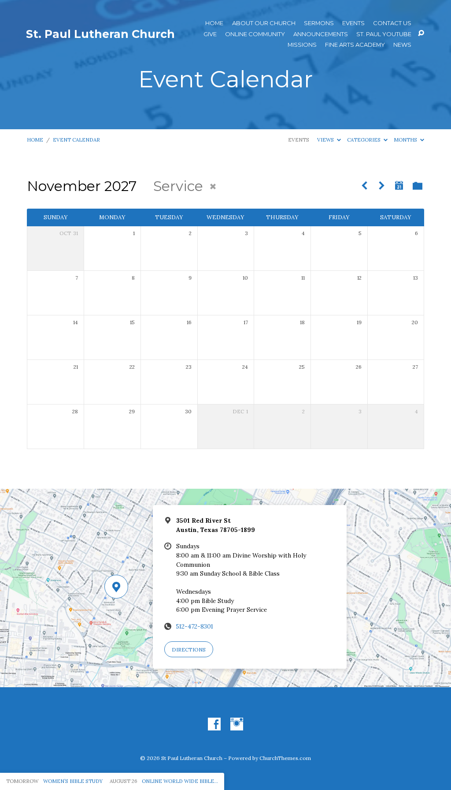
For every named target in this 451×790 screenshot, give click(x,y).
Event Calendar (76, 139)
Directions (189, 649)
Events (353, 23)
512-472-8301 (194, 626)
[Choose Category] (417, 186)
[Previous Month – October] (364, 186)
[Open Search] (421, 33)
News (402, 45)
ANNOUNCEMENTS (320, 34)
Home (214, 23)
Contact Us (392, 23)
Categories (364, 139)
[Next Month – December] (381, 186)
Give (210, 34)
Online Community (255, 34)
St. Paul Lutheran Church (100, 34)
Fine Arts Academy (355, 45)
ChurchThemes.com (285, 758)
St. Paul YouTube (383, 34)
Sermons (319, 23)
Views (326, 139)
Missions (302, 45)
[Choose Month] (399, 185)
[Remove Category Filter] (213, 187)
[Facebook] (214, 724)
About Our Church (264, 23)
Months (406, 139)
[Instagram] (236, 724)
